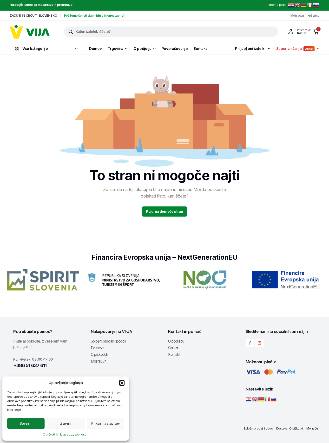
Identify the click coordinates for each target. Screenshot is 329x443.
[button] (121, 382)
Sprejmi (26, 423)
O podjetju (142, 48)
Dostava (97, 348)
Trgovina (116, 48)
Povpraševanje (175, 48)
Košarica (313, 15)
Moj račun (297, 15)
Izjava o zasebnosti (73, 434)
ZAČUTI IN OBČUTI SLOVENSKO (33, 15)
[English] (297, 5)
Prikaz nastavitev (105, 423)
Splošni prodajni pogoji (108, 341)
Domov (95, 48)
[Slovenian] (316, 5)
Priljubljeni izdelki (250, 48)
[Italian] (310, 5)
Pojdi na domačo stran (164, 211)
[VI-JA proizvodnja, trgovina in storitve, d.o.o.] (30, 32)
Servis (173, 348)
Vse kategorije (35, 48)
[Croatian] (291, 5)
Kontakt (200, 48)
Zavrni (65, 423)
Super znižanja (294, 48)
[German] (304, 5)
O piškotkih (50, 434)
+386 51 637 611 (29, 365)
